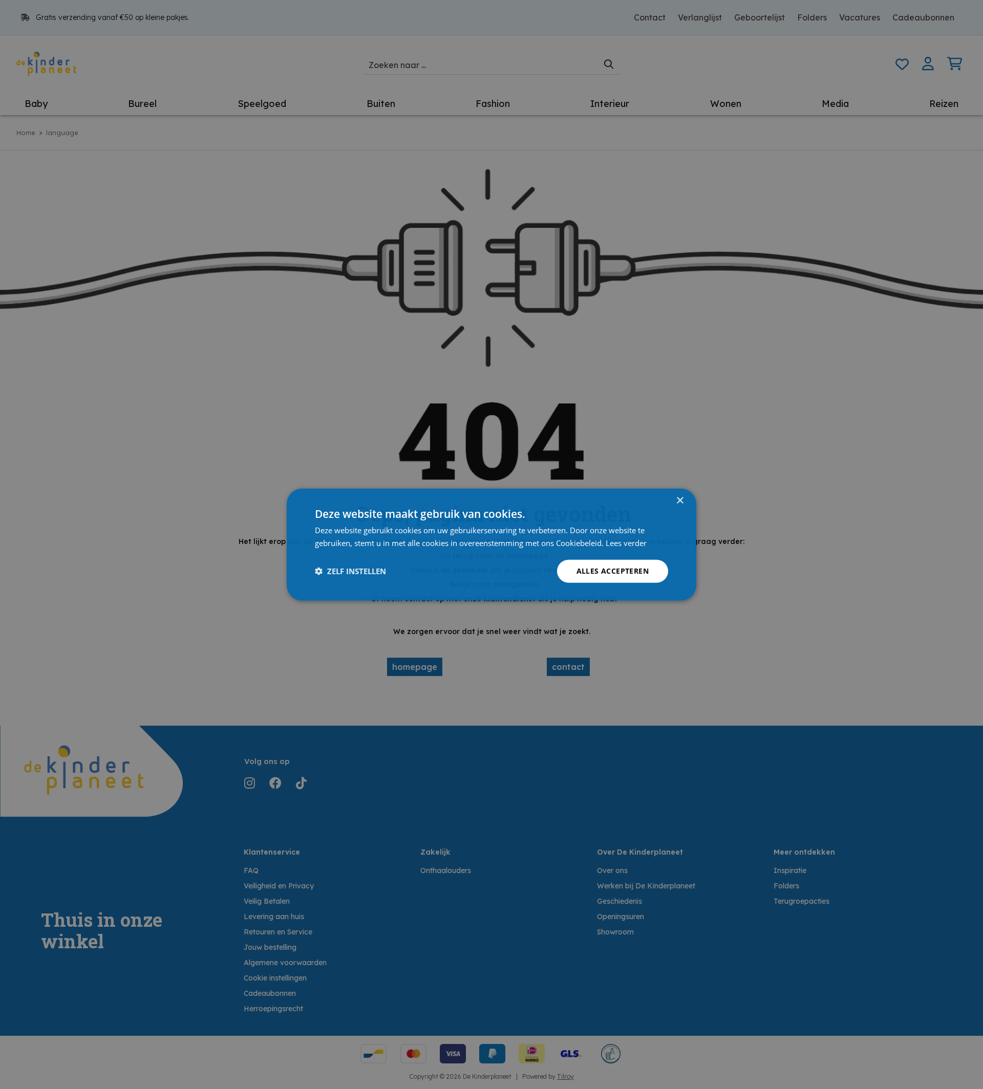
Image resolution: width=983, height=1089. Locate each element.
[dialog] (491, 545)
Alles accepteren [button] (612, 571)
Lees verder (626, 543)
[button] (350, 571)
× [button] (679, 501)
